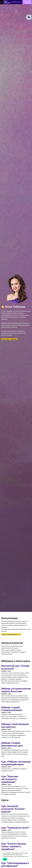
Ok (5, 859)
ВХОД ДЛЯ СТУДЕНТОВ (27, 2)
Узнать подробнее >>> (11, 634)
